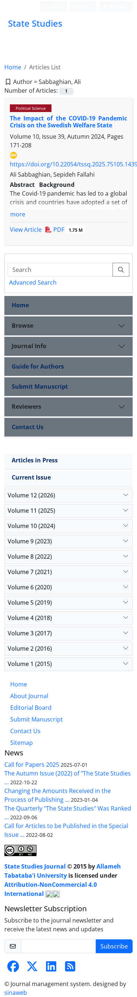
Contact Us (27, 427)
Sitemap (21, 743)
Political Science (31, 108)
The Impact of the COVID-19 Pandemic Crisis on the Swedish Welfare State (68, 121)
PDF (67, 230)
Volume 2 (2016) (30, 648)
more (17, 214)
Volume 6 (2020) (30, 587)
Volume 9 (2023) (30, 541)
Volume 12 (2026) (31, 495)
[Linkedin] (51, 969)
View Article (26, 230)
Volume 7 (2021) (30, 572)
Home (12, 67)
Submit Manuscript (40, 386)
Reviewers (26, 407)
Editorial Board (31, 708)
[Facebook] (13, 969)
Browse (22, 326)
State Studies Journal (35, 866)
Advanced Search (33, 282)
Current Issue (31, 477)
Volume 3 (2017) (30, 633)
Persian (118, 6)
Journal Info (29, 346)
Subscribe (114, 946)
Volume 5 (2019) (30, 602)
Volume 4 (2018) (30, 618)
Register (82, 6)
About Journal (29, 696)
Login (54, 6)
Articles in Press (35, 460)
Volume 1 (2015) (30, 664)
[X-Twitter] (32, 969)
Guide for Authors (38, 366)
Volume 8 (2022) (30, 557)
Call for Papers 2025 (31, 765)
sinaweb (15, 993)
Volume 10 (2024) (31, 526)
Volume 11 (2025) (31, 511)
